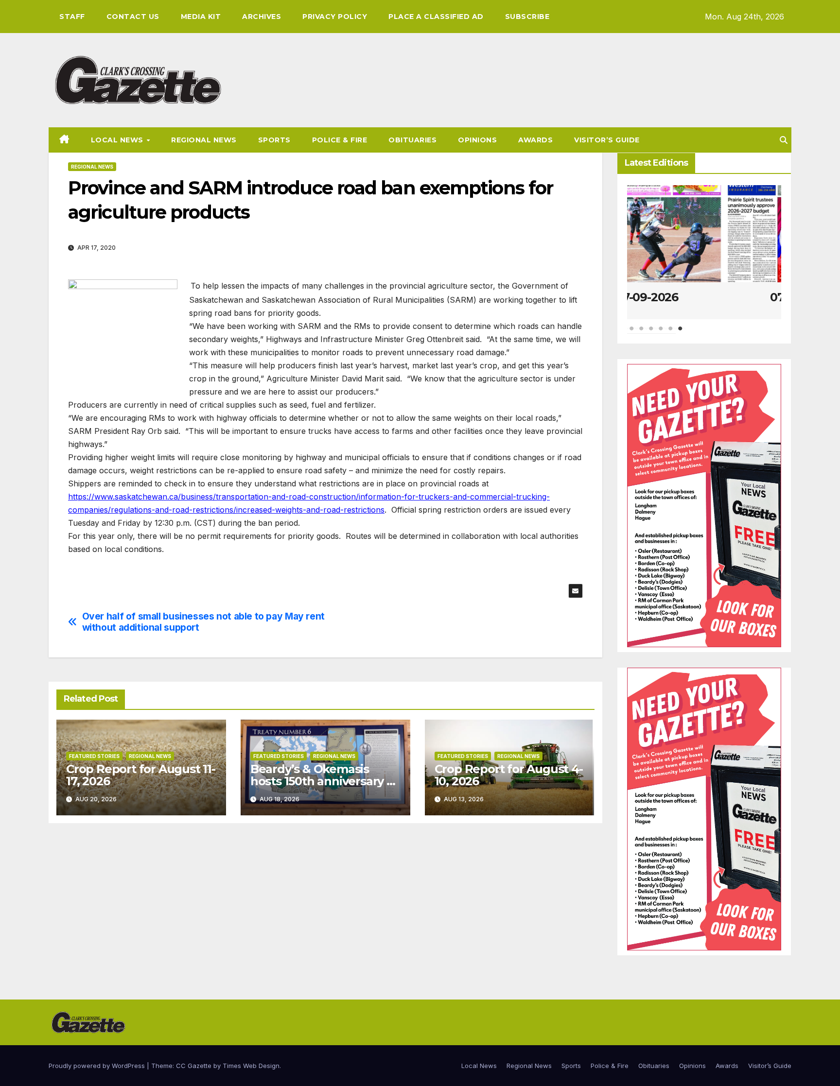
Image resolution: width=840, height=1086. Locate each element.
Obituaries (412, 140)
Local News (118, 140)
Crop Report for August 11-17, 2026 (140, 775)
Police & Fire (340, 140)
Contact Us (132, 16)
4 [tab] (661, 333)
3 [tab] (651, 333)
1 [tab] (632, 333)
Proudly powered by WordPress (98, 1065)
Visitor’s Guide (607, 140)
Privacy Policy (334, 16)
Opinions (477, 140)
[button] (784, 140)
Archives (261, 16)
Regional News (204, 140)
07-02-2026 (704, 297)
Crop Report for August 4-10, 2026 (509, 775)
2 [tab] (642, 333)
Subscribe (527, 16)
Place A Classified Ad (436, 16)
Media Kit (201, 16)
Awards (535, 140)
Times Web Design (251, 1065)
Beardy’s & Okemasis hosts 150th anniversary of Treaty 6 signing (324, 781)
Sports (274, 140)
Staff (72, 16)
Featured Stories (94, 756)
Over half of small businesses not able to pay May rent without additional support (203, 622)
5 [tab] (671, 333)
